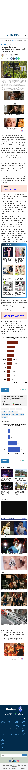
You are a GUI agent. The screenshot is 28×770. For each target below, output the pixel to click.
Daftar (24, 755)
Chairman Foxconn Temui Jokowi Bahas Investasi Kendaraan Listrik (13, 188)
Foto (23, 734)
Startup (16, 723)
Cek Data (10, 734)
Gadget (16, 725)
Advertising (16, 764)
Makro (9, 719)
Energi (24, 40)
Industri (14, 40)
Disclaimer (23, 765)
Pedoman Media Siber (7, 765)
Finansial (9, 718)
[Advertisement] (14, 688)
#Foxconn (18, 409)
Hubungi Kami (14, 766)
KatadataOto (3, 748)
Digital (16, 718)
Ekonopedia (24, 718)
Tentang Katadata (9, 764)
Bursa (9, 722)
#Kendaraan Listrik (6, 414)
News (23, 730)
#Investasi (12, 409)
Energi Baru (3, 731)
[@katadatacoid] (18, 760)
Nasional (9, 40)
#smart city (4, 411)
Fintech (16, 722)
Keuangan (10, 721)
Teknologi (17, 726)
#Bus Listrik (14, 411)
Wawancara (17, 734)
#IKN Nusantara (5, 409)
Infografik (10, 731)
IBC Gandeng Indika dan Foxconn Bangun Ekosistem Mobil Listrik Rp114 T (14, 316)
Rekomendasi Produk (7, 244)
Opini (16, 733)
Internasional (19, 40)
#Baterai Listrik (15, 414)
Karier (21, 764)
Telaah (16, 731)
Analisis (9, 733)
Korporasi (10, 723)
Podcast (23, 735)
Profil (23, 722)
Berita (5, 44)
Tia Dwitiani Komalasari (12, 54)
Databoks (3, 746)
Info (2, 739)
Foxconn (3, 137)
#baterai (22, 414)
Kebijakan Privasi (16, 765)
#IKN (9, 411)
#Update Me (4, 417)
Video (23, 728)
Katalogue (24, 733)
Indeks (2, 740)
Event (2, 747)
